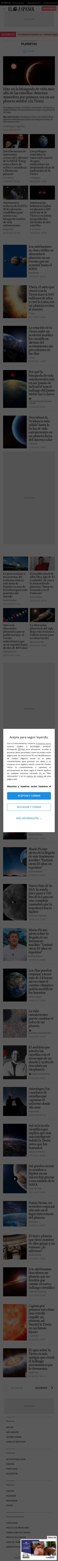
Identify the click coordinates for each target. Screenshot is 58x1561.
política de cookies (35, 776)
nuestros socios (44, 743)
